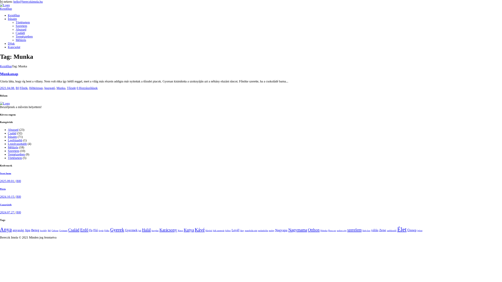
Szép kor (366, 231)
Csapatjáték (6, 204)
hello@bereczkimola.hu (28, 1)
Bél (49, 231)
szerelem (354, 230)
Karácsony (168, 230)
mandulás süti (251, 231)
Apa (27, 230)
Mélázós (13, 147)
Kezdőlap (6, 8)
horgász (155, 231)
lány (242, 231)
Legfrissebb (15, 140)
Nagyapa (281, 230)
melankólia (263, 231)
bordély (43, 231)
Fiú (95, 230)
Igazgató (49, 88)
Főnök (24, 88)
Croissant (63, 231)
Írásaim (12, 136)
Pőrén (3, 189)
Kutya (189, 230)
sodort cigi (341, 231)
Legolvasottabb (17, 144)
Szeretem (13, 151)
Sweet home (5, 173)
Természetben (16, 154)
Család (12, 133)
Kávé (200, 229)
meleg (271, 231)
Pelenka (323, 231)
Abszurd (13, 129)
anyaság (18, 230)
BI (17, 88)
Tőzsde (71, 88)
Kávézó (209, 231)
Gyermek (131, 230)
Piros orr (332, 231)
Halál (146, 230)
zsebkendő (392, 231)
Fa (91, 230)
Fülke (106, 231)
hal (139, 231)
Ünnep (412, 230)
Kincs (180, 231)
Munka (60, 88)
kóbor (228, 231)
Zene (382, 230)
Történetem (15, 158)
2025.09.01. (7, 181)
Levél (235, 230)
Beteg (35, 230)
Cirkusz (55, 231)
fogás (101, 231)
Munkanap (9, 74)
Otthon (314, 230)
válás (374, 230)
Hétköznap (36, 88)
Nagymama (297, 230)
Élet (402, 229)
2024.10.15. (7, 196)
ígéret (419, 231)
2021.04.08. (7, 88)
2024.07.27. (7, 212)
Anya (6, 229)
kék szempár (219, 231)
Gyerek (117, 229)
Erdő (84, 230)
